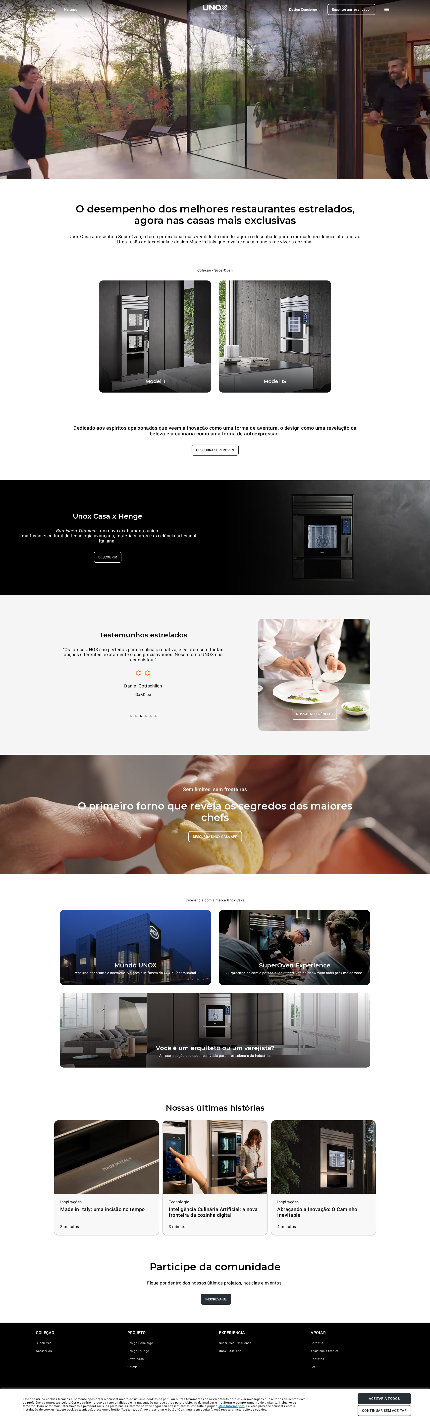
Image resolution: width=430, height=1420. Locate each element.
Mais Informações (231, 1406)
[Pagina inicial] (215, 9)
